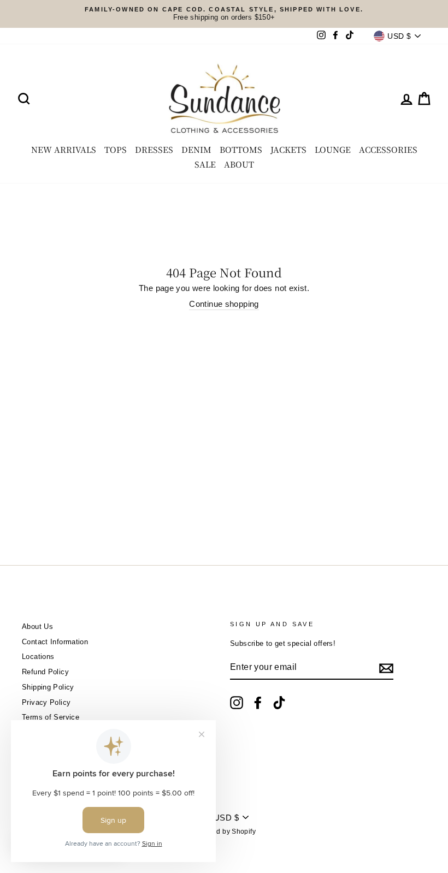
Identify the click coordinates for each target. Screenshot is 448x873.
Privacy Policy (46, 702)
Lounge (333, 149)
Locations (38, 656)
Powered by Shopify (224, 831)
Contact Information (55, 642)
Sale (205, 164)
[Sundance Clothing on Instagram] (236, 702)
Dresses (154, 149)
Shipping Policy (48, 687)
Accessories (388, 149)
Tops (115, 149)
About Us (37, 626)
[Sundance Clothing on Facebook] (257, 702)
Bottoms (241, 149)
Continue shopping (223, 303)
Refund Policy (45, 672)
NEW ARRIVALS (63, 149)
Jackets (288, 149)
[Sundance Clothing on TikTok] (279, 702)
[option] (224, 13)
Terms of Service (50, 717)
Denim (196, 149)
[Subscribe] (386, 668)
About (239, 164)
